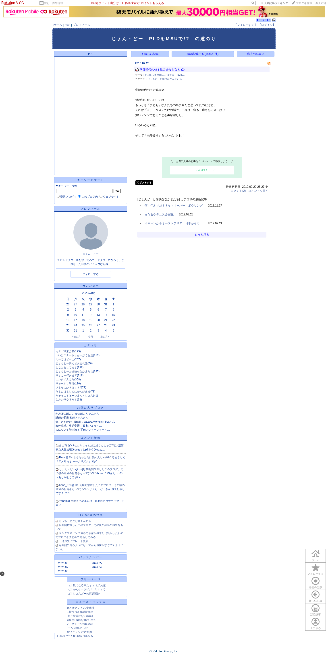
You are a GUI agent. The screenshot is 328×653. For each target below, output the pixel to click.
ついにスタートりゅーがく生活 (74, 355)
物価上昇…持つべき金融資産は (74, 611)
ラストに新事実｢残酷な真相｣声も (76, 620)
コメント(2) (238, 190)
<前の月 (76, 336)
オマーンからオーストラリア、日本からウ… (174, 223)
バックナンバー (90, 557)
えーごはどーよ (65, 359)
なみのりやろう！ (66, 399)
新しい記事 (315, 601)
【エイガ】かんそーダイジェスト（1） (83, 589)
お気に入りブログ (90, 407)
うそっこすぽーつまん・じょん (74, 395)
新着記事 (315, 614)
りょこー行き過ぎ (66, 375)
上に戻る (315, 628)
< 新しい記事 (150, 54)
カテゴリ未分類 (65, 351)
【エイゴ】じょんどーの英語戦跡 (80, 593)
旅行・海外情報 (53, 3)
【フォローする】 (245, 25)
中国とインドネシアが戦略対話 (74, 624)
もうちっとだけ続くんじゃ (75, 521)
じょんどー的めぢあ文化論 (72, 363)
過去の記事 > (255, 54)
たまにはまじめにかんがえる (73, 391)
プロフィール (81, 25)
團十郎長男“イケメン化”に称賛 (74, 632)
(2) (183, 69)
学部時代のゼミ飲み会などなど (160, 69)
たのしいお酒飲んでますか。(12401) (165, 74)
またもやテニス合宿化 (159, 214)
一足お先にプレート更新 (73, 541)
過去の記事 (315, 587)
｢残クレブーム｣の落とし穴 (72, 628)
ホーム (57, 25)
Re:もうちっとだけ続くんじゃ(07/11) (95, 445)
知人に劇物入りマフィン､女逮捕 (75, 607)
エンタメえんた (65, 379)
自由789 (64, 445)
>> (274, 3)
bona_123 (65, 485)
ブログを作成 (304, 3)
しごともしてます (66, 367)
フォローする (315, 573)
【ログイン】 (267, 25)
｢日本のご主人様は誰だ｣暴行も (74, 636)
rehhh (75, 501)
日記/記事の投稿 (90, 515)
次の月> (104, 336)
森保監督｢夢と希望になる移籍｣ (74, 616)
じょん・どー (67, 469)
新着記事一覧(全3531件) (202, 54)
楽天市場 (321, 3)
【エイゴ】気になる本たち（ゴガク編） (84, 585)
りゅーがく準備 (65, 383)
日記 (67, 25)
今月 (90, 336)
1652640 (264, 20)
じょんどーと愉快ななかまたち (74, 371)
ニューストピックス (91, 601)
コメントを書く (258, 190)
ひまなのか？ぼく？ (68, 387)
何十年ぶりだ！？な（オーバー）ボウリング (174, 205)
